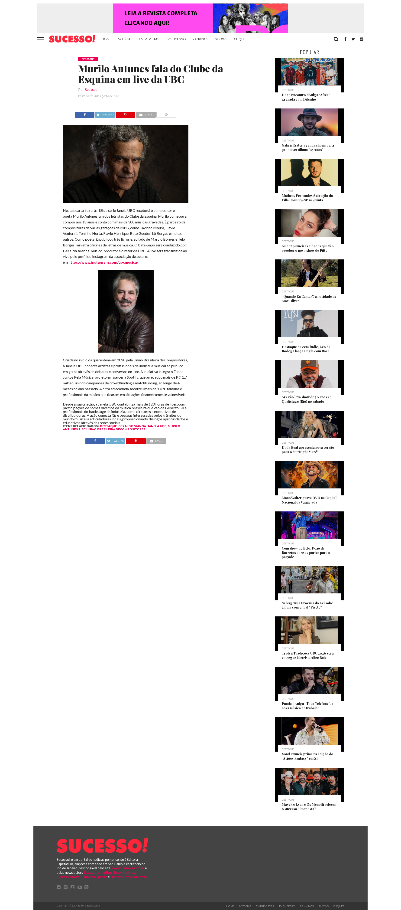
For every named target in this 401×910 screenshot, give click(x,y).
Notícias (125, 39)
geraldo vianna (132, 426)
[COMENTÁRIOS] (166, 113)
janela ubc (156, 426)
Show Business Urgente (88, 877)
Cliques (241, 39)
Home (106, 39)
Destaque (108, 426)
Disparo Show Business (128, 877)
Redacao (91, 90)
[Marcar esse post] (125, 113)
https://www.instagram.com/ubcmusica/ (103, 262)
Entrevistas (149, 39)
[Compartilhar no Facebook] (84, 113)
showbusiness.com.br (127, 868)
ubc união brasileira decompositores (112, 429)
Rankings (200, 39)
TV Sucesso (176, 39)
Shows (221, 39)
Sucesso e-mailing (98, 872)
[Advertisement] (230, 181)
